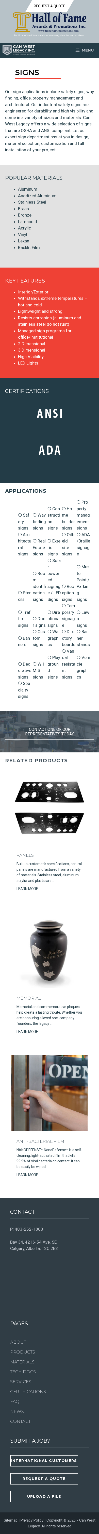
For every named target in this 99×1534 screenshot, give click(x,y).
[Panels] (49, 843)
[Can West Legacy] (19, 50)
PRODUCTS (22, 1352)
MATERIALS (22, 1361)
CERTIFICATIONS (28, 1391)
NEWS (17, 1411)
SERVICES (20, 1381)
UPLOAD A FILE (44, 1496)
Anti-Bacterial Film (40, 1141)
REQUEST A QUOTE (49, 6)
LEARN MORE (27, 889)
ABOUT (18, 1342)
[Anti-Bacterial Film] (49, 1129)
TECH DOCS (23, 1371)
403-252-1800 (29, 1229)
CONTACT (20, 1421)
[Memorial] (49, 986)
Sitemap (11, 1520)
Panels (25, 855)
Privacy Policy (32, 1520)
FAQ (15, 1401)
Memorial (28, 998)
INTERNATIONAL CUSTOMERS (44, 1460)
